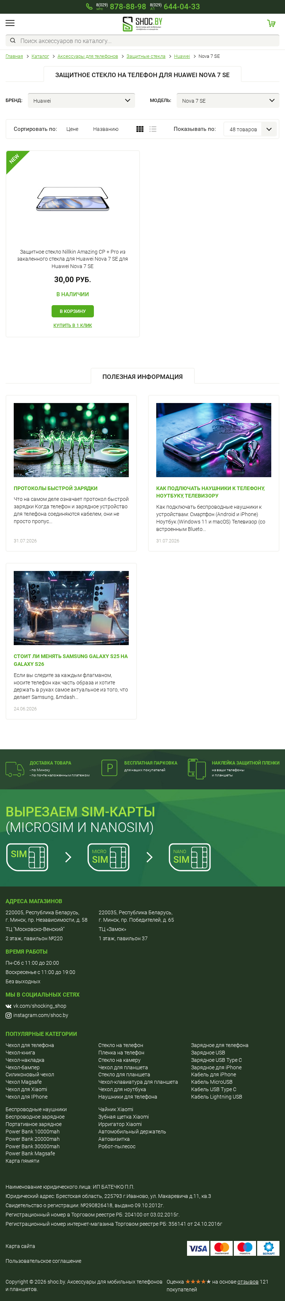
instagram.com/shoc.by (40, 1015)
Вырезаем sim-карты (80, 812)
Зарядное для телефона (220, 1045)
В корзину (73, 311)
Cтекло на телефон (120, 1045)
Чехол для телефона (30, 1045)
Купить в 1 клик (72, 325)
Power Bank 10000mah (33, 1132)
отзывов (248, 1282)
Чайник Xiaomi (115, 1109)
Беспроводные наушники (36, 1109)
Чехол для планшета (123, 1067)
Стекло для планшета (124, 1074)
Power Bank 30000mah (33, 1146)
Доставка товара (50, 763)
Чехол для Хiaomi (26, 1089)
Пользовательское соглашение (43, 1261)
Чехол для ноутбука (122, 1089)
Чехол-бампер (23, 1067)
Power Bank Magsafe (30, 1153)
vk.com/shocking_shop (39, 1006)
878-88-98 (121, 6)
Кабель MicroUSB (212, 1082)
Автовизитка (114, 1139)
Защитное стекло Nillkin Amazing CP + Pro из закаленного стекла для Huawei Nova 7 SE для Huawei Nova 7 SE (72, 259)
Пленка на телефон (121, 1053)
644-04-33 (175, 6)
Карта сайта (20, 1246)
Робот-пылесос (116, 1146)
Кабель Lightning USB (216, 1097)
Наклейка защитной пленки (245, 763)
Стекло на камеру (119, 1060)
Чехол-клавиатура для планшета (138, 1082)
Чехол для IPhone (27, 1097)
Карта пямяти (22, 1161)
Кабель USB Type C (213, 1089)
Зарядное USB (208, 1053)
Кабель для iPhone (213, 1074)
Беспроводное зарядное (35, 1117)
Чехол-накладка (25, 1060)
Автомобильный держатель (132, 1132)
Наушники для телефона (127, 1097)
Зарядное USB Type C (216, 1060)
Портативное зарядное (34, 1124)
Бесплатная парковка (150, 763)
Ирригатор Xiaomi (120, 1124)
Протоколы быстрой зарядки (56, 488)
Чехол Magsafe (24, 1082)
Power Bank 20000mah (33, 1139)
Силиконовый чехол (30, 1074)
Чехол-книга (20, 1053)
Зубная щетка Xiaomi (123, 1117)
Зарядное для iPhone (216, 1067)
